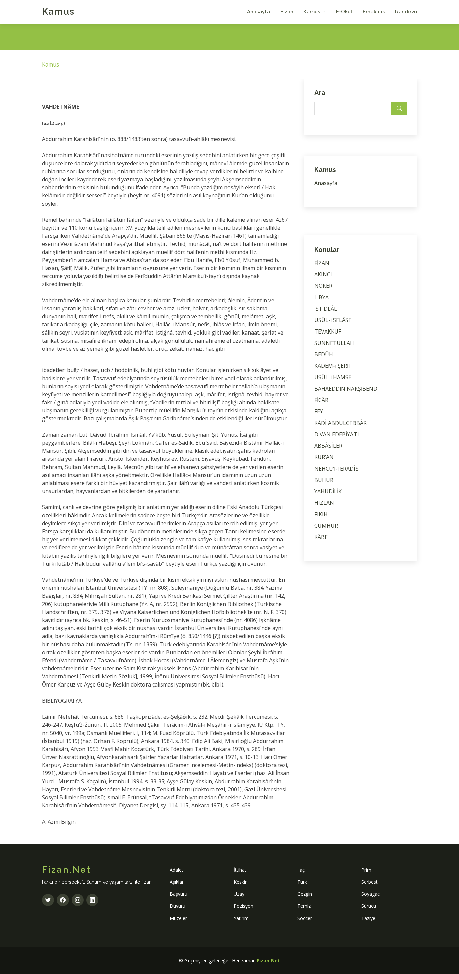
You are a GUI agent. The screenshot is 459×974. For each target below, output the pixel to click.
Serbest (369, 882)
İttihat (240, 870)
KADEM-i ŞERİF (332, 365)
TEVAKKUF (327, 331)
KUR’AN (324, 457)
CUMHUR (326, 525)
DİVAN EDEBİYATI (336, 434)
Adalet (176, 870)
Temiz (304, 906)
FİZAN (321, 263)
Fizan (286, 12)
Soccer (304, 918)
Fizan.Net (268, 960)
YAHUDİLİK (328, 491)
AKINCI (323, 274)
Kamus (58, 11)
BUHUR (323, 480)
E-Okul (344, 12)
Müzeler (178, 918)
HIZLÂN (324, 502)
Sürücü (368, 906)
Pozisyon (243, 906)
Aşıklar (177, 882)
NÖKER (323, 286)
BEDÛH (323, 354)
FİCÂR (321, 400)
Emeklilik (374, 12)
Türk (302, 882)
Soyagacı (371, 894)
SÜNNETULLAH (334, 343)
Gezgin (304, 894)
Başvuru (178, 894)
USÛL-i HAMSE (332, 377)
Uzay (239, 894)
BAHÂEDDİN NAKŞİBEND (345, 388)
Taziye (368, 918)
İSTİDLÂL (325, 308)
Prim (366, 870)
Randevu (406, 12)
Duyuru (177, 906)
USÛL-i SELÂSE (332, 320)
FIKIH (321, 514)
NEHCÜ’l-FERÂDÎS (336, 468)
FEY (318, 411)
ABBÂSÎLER (328, 445)
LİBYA (321, 297)
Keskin (241, 882)
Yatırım (241, 918)
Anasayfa (258, 12)
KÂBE (321, 537)
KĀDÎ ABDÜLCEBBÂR (340, 423)
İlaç (301, 870)
